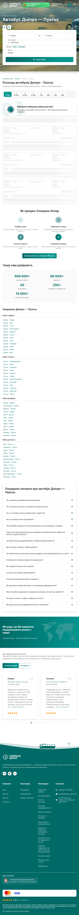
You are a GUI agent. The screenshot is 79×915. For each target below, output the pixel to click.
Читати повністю (17, 707)
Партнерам (24, 790)
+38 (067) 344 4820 (57, 5)
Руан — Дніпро (8, 420)
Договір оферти (44, 796)
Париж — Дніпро (8, 403)
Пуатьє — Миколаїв (9, 391)
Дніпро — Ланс (8, 341)
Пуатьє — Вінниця (9, 373)
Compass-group (8, 78)
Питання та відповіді (42, 817)
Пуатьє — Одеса (8, 394)
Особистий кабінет (42, 791)
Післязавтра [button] (21, 47)
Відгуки (5, 794)
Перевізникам (25, 794)
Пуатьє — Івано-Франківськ (12, 379)
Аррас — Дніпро (8, 423)
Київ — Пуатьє (8, 444)
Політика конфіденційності (44, 807)
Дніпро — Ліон (8, 323)
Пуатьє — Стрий (8, 376)
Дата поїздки (12, 40)
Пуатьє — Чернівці (9, 388)
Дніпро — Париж (8, 320)
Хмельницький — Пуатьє (11, 459)
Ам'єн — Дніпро (8, 426)
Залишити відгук (10, 666)
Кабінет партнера (27, 798)
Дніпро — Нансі (8, 347)
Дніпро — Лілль (8, 338)
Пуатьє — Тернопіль (10, 367)
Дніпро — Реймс (8, 349)
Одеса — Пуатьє (8, 450)
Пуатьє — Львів (8, 370)
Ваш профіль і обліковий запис (44, 823)
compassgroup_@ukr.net (67, 794)
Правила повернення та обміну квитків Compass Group (44, 849)
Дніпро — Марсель (9, 332)
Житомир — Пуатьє (9, 477)
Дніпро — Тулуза (8, 335)
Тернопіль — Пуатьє (10, 462)
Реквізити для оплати (43, 861)
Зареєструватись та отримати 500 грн (38, 256)
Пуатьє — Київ (8, 385)
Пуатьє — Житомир (9, 382)
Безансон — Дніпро (9, 435)
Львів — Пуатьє (8, 465)
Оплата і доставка (41, 801)
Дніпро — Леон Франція (11, 329)
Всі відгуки (25, 666)
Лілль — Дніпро (8, 415)
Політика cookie (44, 856)
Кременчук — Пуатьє (10, 447)
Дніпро (17, 78)
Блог (4, 790)
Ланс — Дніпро (8, 418)
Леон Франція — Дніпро (11, 406)
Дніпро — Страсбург (10, 344)
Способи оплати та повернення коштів (44, 840)
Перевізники (43, 866)
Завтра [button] (15, 47)
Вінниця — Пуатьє (9, 456)
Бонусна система (44, 812)
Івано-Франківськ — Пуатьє (12, 474)
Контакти (6, 802)
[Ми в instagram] (4, 773)
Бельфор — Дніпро (9, 432)
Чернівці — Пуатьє (9, 468)
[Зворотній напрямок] (39, 35)
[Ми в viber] (15, 773)
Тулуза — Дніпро (8, 412)
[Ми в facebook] (10, 773)
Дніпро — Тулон (8, 326)
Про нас (6, 798)
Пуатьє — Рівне (8, 364)
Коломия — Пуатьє (9, 471)
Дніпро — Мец (8, 352)
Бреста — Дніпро (9, 429)
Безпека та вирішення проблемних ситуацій (42, 831)
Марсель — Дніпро (9, 409)
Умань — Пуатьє (8, 453)
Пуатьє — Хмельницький (11, 361)
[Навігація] (74, 4)
